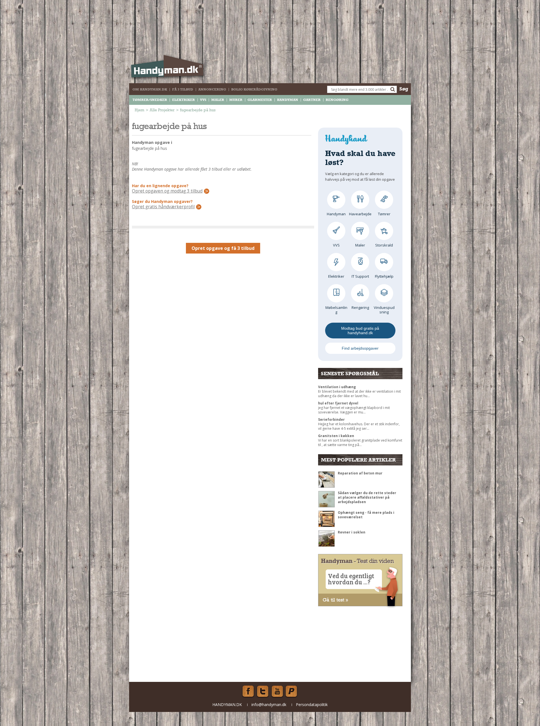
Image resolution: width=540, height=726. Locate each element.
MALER (217, 100)
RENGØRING (337, 100)
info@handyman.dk (268, 704)
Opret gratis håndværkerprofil (163, 207)
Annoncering (212, 89)
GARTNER (312, 100)
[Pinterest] (292, 691)
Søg (403, 89)
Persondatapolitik (312, 704)
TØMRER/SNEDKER (149, 100)
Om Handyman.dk (149, 89)
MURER (235, 100)
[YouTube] (277, 691)
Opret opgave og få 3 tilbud (223, 248)
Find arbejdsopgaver (360, 348)
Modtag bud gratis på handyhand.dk (360, 330)
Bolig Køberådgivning (254, 89)
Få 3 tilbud (182, 89)
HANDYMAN (287, 100)
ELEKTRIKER (183, 100)
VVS (203, 100)
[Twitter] (262, 691)
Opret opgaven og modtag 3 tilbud (167, 191)
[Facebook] (248, 691)
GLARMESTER (260, 100)
